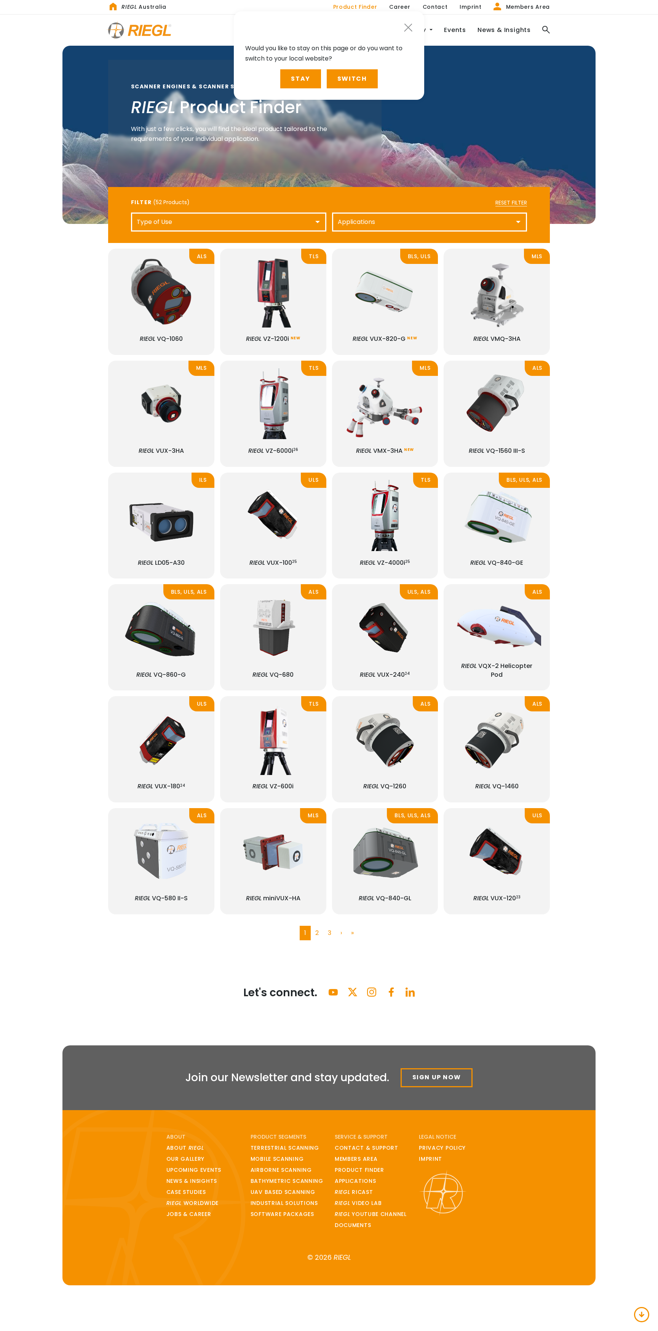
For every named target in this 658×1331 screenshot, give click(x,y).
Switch (352, 78)
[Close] (408, 27)
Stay (300, 78)
